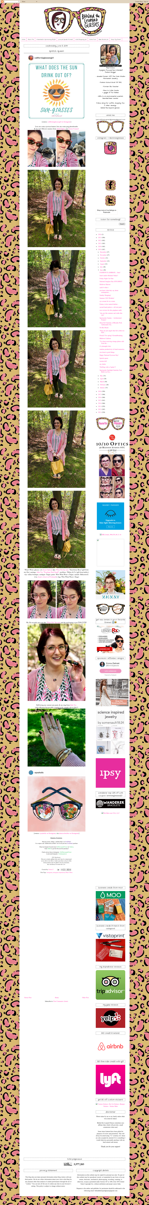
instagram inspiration (59, 872)
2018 (100, 391)
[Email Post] (58, 869)
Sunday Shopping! (105, 295)
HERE (49, 848)
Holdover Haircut (105, 284)
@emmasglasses (62, 854)
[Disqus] (56, 906)
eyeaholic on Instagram (48, 833)
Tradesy (71, 847)
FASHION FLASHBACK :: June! (110, 272)
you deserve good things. (107, 352)
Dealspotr (113, 675)
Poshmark (106, 212)
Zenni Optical (47, 570)
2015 (100, 400)
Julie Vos (73, 705)
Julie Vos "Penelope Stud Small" (48, 572)
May (101, 376)
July (101, 267)
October (102, 258)
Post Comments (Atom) (60, 1001)
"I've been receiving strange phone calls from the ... (112, 342)
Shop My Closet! (116, 39)
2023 (100, 237)
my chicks (103, 364)
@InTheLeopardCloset (65, 852)
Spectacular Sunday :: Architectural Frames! (111, 319)
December (103, 252)
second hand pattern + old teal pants (111, 307)
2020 (100, 246)
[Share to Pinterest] (70, 870)
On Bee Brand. (104, 328)
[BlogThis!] (64, 870)
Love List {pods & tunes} (65, 39)
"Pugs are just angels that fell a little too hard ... (112, 332)
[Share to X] (66, 870)
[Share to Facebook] (68, 870)
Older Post (85, 997)
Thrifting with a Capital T (108, 367)
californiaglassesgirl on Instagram (59, 122)
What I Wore (69, 872)
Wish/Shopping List (81, 39)
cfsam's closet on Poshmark (46, 577)
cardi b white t (104, 287)
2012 (100, 409)
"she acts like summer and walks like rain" (111, 314)
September (103, 261)
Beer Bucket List (103, 39)
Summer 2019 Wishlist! (107, 298)
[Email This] (62, 870)
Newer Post (27, 997)
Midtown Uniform (105, 338)
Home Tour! (92, 39)
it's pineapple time (105, 346)
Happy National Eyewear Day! (109, 355)
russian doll (103, 361)
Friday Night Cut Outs (106, 278)
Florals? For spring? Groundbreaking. (111, 335)
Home (23, 39)
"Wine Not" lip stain (53, 622)
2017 (100, 394)
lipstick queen (104, 358)
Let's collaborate (110, 671)
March (102, 382)
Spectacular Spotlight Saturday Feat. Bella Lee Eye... (111, 371)
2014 (100, 403)
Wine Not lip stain (62, 570)
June (101, 270)
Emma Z (51, 869)
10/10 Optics (61, 129)
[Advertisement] (110, 850)
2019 (100, 249)
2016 (100, 397)
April (102, 379)
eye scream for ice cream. (107, 301)
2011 (100, 412)
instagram (49, 872)
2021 (100, 243)
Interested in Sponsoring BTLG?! (46, 39)
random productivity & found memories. (112, 349)
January (102, 388)
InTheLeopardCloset (62, 847)
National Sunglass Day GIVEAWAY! (111, 281)
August (102, 264)
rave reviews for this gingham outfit (111, 310)
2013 (100, 406)
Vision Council (73, 129)
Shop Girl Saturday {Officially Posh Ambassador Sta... (111, 324)
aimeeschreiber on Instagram (69, 833)
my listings (110, 210)
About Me (31, 39)
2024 (100, 234)
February (103, 385)
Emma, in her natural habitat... (109, 304)
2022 (100, 240)
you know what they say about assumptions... (109, 291)
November (103, 255)
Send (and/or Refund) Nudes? (109, 275)
